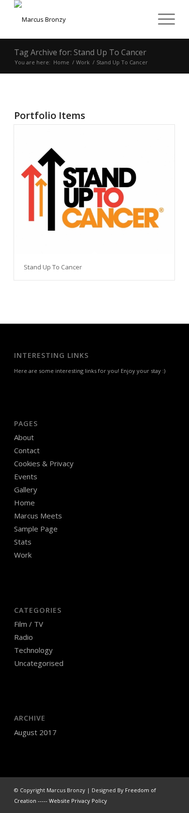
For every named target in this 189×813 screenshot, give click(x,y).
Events (25, 476)
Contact (27, 450)
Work (23, 555)
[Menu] (161, 19)
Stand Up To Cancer (53, 267)
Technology (33, 650)
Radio (23, 637)
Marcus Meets (38, 515)
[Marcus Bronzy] (78, 19)
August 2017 (35, 732)
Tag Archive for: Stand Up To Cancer (80, 52)
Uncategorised (38, 663)
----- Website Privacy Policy (72, 800)
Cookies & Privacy (44, 463)
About (24, 437)
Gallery (25, 489)
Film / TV (28, 624)
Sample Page (36, 528)
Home (24, 502)
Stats (23, 542)
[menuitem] (161, 19)
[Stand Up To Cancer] (94, 189)
